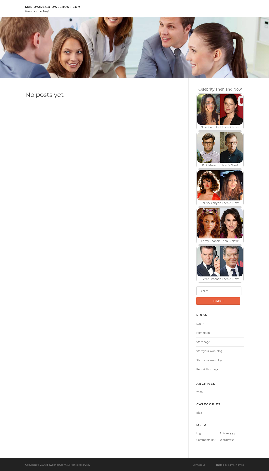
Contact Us (199, 464)
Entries (227, 433)
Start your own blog (209, 351)
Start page (203, 342)
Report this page (207, 369)
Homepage (203, 333)
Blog (199, 412)
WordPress (227, 440)
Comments (206, 440)
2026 (199, 392)
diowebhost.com (56, 464)
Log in (200, 323)
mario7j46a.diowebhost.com (52, 6)
